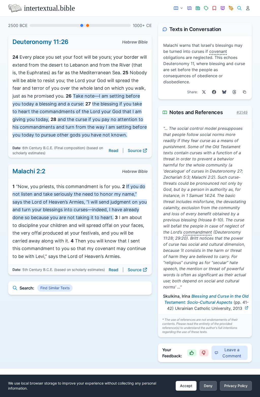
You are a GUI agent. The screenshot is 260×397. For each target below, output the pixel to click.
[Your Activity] (247, 8)
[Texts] (178, 8)
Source (134, 150)
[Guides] (189, 8)
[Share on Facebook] (214, 92)
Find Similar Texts (55, 288)
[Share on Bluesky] (224, 92)
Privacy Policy (236, 386)
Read (113, 150)
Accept (186, 386)
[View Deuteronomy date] (82, 25)
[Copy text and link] (244, 92)
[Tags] (206, 8)
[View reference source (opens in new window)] (247, 308)
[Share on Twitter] (204, 92)
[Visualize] (223, 8)
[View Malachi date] (88, 25)
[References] (214, 8)
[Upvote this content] (191, 352)
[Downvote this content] (203, 352)
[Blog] (231, 8)
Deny (208, 386)
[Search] (239, 8)
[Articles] (198, 8)
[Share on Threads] (234, 92)
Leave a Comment (231, 352)
